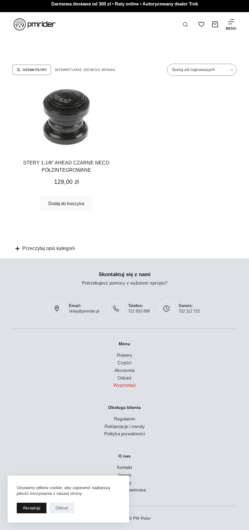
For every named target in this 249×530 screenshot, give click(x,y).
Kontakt (124, 467)
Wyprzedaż (124, 385)
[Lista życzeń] (201, 24)
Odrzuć (62, 508)
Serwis (124, 475)
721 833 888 (139, 311)
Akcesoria (124, 370)
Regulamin (124, 418)
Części (124, 362)
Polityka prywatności (124, 433)
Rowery (124, 355)
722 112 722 (189, 311)
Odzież (125, 377)
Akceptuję (31, 508)
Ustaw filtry (35, 70)
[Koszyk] (215, 24)
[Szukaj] (185, 24)
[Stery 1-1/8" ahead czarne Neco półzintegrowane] (66, 116)
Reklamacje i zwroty (124, 426)
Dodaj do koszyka (66, 203)
